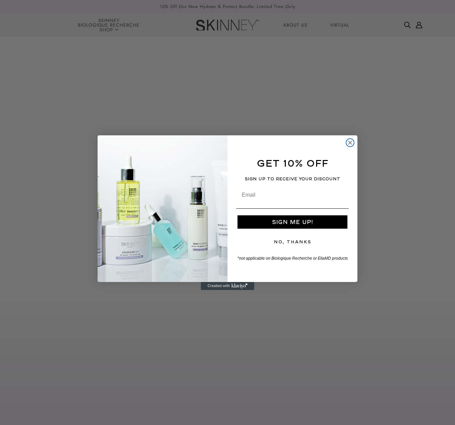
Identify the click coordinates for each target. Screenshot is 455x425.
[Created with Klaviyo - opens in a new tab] (227, 286)
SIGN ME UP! (292, 222)
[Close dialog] (350, 143)
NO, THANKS (292, 242)
